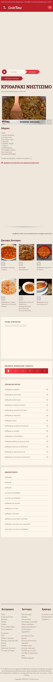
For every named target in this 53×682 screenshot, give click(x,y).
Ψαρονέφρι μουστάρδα (29, 622)
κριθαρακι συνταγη (11, 508)
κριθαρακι (8, 482)
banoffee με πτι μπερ (28, 650)
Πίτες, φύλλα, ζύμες (8, 627)
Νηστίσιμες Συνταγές (8, 648)
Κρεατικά (4, 619)
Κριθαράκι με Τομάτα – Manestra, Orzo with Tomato (8, 304)
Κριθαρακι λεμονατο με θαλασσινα (16, 447)
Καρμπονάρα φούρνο (28, 627)
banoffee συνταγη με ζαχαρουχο (35, 2)
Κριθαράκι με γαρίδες (12, 389)
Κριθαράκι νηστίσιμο (12, 78)
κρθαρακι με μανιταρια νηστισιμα (16, 519)
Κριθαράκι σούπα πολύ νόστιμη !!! (42, 303)
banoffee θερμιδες (27, 658)
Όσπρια (3, 624)
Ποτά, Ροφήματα (6, 629)
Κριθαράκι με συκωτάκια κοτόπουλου (17, 457)
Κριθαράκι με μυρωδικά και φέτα (16, 410)
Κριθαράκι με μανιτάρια (13, 395)
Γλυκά (3, 614)
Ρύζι (2, 636)
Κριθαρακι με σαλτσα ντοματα (15, 405)
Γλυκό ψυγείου (26, 629)
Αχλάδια (24, 617)
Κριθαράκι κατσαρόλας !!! (23, 268)
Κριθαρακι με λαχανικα (12, 415)
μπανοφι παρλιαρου (28, 648)
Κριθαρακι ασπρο (11, 421)
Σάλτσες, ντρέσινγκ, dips (9, 641)
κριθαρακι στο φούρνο (12, 503)
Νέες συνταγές (26, 614)
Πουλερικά (4, 633)
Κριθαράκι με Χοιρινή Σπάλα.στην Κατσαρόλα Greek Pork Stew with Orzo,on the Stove (26, 306)
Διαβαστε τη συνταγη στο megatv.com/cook (21, 163)
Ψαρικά (3, 645)
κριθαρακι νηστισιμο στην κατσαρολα (17, 524)
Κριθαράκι (32, 72)
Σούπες (3, 643)
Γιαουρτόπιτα (26, 619)
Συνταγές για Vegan (8, 650)
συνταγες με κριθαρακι (12, 493)
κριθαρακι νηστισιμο (12, 514)
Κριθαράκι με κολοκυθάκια (14, 436)
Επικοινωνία (34, 679)
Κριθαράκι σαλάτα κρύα (13, 400)
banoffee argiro (26, 645)
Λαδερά (3, 622)
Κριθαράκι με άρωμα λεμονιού (15, 452)
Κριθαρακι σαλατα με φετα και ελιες (17, 441)
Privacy (26, 675)
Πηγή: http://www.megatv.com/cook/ (13, 91)
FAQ (50, 673)
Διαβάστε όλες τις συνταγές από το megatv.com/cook (32, 233)
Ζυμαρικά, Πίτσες (7, 617)
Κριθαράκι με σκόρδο (12, 431)
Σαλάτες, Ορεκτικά (7, 638)
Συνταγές (13, 72)
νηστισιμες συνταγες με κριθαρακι (16, 529)
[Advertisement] (26, 38)
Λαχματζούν (25, 632)
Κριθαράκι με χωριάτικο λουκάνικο (16, 426)
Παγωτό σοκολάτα (27, 624)
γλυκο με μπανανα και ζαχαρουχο (12, 2)
